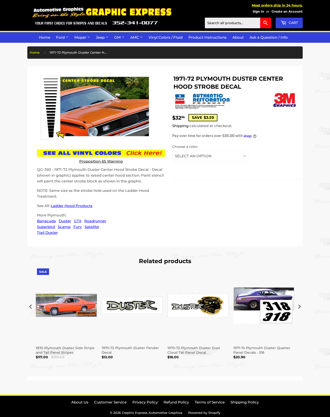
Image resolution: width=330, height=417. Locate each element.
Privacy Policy (145, 402)
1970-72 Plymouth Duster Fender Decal (130, 350)
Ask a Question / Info (269, 37)
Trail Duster (47, 232)
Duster (65, 221)
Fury (77, 226)
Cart (293, 23)
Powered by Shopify (204, 413)
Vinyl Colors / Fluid (166, 37)
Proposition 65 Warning (101, 161)
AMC (135, 37)
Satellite (92, 226)
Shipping (180, 125)
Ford (61, 37)
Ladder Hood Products (72, 205)
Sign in (258, 11)
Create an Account (287, 11)
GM (118, 37)
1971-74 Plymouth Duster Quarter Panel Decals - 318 (261, 350)
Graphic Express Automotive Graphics (152, 413)
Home (44, 37)
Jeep (101, 37)
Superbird (46, 226)
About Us (79, 402)
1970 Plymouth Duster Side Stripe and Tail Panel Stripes (65, 350)
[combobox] (238, 23)
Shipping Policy (244, 402)
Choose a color (185, 146)
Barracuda (46, 221)
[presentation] (30, 306)
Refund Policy (176, 402)
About (238, 37)
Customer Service (110, 402)
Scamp (64, 226)
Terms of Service (210, 402)
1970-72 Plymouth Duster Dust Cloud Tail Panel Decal (193, 350)
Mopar (80, 37)
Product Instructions (207, 37)
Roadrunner (95, 221)
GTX (77, 221)
